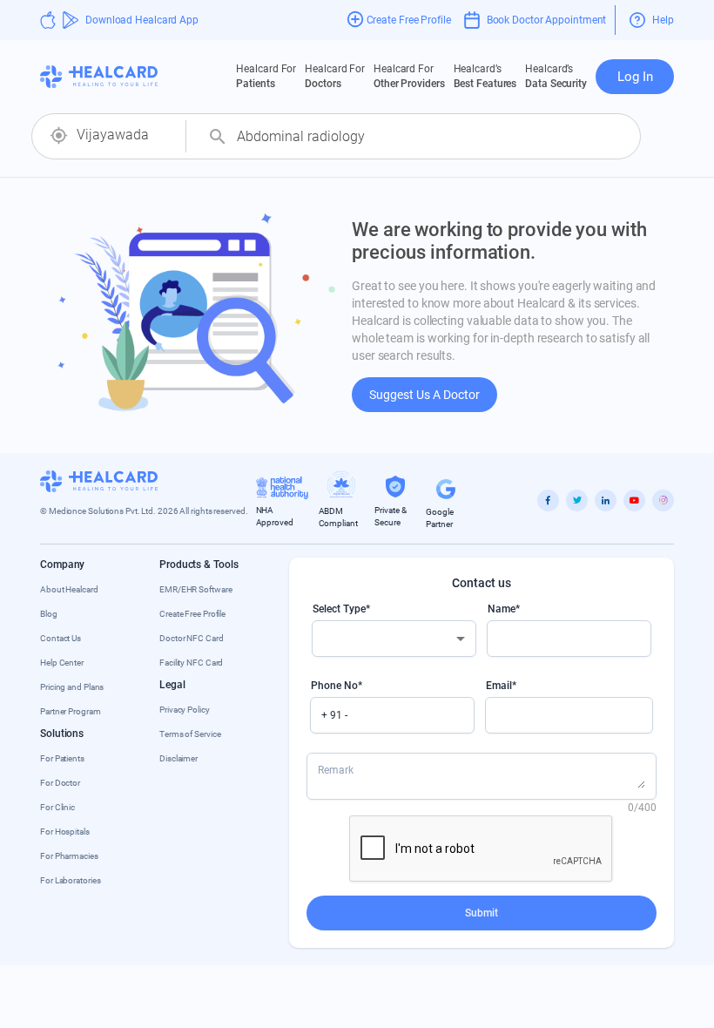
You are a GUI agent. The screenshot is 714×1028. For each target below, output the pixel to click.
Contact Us (60, 638)
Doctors (335, 76)
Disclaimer (178, 758)
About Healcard (69, 589)
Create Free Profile (192, 614)
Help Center (62, 662)
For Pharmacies (69, 856)
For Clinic (57, 807)
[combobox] (124, 135)
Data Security (556, 76)
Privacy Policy (184, 709)
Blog (48, 614)
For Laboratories (70, 880)
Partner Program (70, 711)
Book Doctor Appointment (547, 20)
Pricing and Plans (72, 687)
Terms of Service (189, 734)
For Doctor (60, 783)
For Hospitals (65, 831)
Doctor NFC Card (191, 638)
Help (663, 20)
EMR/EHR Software (195, 589)
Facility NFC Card (191, 662)
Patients (266, 76)
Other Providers (409, 76)
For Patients (62, 758)
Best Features (485, 76)
